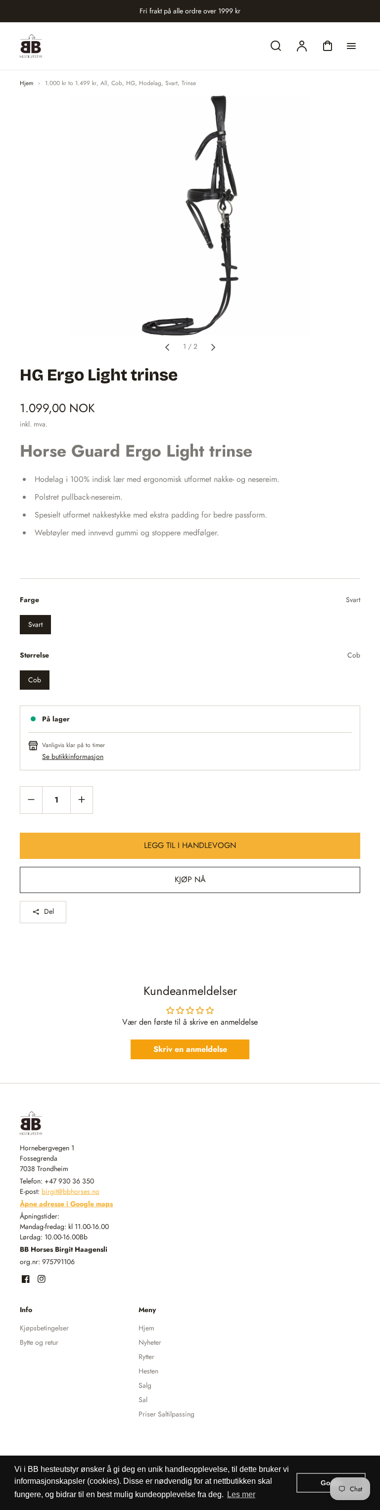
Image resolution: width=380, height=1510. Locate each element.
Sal (143, 1400)
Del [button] (49, 911)
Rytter (146, 1357)
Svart (171, 83)
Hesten (148, 1371)
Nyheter (150, 1342)
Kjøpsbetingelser (44, 1328)
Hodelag (150, 83)
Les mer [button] (241, 1494)
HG (130, 83)
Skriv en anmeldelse (190, 1049)
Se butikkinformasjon (72, 756)
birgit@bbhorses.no (70, 1191)
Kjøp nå (190, 879)
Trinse (189, 83)
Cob (116, 83)
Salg (145, 1385)
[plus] (81, 799)
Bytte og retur (39, 1342)
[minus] (31, 799)
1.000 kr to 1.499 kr (70, 83)
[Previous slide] (167, 346)
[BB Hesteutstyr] (81, 1123)
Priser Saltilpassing (166, 1414)
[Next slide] (213, 346)
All (103, 83)
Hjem (26, 83)
